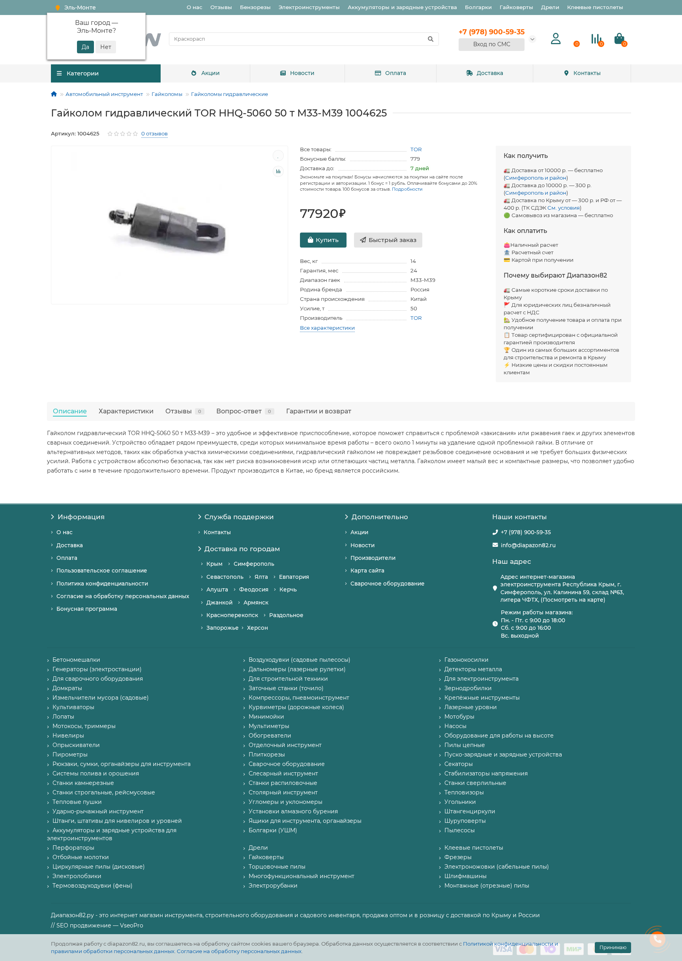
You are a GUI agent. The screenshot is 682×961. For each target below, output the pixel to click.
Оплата (395, 73)
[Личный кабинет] (556, 39)
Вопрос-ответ (243, 411)
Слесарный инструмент (283, 773)
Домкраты (67, 688)
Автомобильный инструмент (104, 94)
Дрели (550, 7)
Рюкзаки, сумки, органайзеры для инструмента (121, 764)
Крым (214, 564)
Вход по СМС (491, 44)
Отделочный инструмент (285, 745)
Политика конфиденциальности (102, 583)
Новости (302, 73)
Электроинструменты (309, 7)
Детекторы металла (473, 669)
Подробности (407, 189)
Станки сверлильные (475, 782)
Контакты (587, 73)
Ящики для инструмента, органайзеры (305, 820)
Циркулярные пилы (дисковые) (98, 866)
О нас (194, 7)
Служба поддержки (239, 517)
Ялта (261, 577)
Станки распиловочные (283, 782)
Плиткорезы (267, 754)
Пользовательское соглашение (101, 570)
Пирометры (70, 754)
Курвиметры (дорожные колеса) (296, 707)
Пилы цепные (464, 745)
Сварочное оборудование (387, 583)
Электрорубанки (273, 885)
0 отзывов (154, 133)
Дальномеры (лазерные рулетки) (297, 669)
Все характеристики (327, 328)
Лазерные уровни (470, 707)
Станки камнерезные (83, 782)
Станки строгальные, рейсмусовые (103, 792)
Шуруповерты (465, 820)
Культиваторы (73, 707)
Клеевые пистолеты (595, 7)
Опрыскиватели (76, 745)
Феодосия (253, 589)
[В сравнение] (278, 171)
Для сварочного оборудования (97, 678)
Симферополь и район (535, 178)
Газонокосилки (466, 659)
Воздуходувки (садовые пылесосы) (299, 659)
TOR (416, 149)
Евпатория (294, 577)
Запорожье (222, 628)
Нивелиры (68, 735)
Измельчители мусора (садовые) (100, 697)
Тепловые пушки (77, 801)
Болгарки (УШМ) (273, 830)
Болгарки (478, 7)
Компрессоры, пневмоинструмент (299, 697)
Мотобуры (459, 716)
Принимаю (613, 947)
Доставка (490, 73)
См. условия (563, 208)
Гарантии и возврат (318, 411)
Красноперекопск (232, 615)
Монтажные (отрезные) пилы (486, 885)
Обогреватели (270, 735)
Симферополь (254, 564)
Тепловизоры (464, 792)
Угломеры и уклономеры (285, 801)
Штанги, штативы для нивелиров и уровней (117, 820)
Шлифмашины (465, 876)
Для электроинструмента (481, 678)
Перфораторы (73, 847)
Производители (372, 558)
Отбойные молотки (80, 857)
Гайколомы (167, 94)
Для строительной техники (288, 678)
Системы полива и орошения (95, 773)
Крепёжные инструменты (482, 697)
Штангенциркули (469, 811)
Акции (210, 73)
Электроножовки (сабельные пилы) (496, 866)
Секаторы (458, 764)
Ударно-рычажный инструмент (98, 811)
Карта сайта (367, 570)
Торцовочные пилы (277, 866)
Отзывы (221, 7)
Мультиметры (269, 726)
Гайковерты (516, 7)
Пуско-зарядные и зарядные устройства (503, 754)
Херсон (257, 628)
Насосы (455, 726)
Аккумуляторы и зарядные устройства (402, 7)
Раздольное (286, 615)
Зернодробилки (468, 688)
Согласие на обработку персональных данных (239, 951)
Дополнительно (380, 517)
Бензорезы (255, 7)
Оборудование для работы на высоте (499, 735)
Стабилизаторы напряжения (486, 773)
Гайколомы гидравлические (229, 94)
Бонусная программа (86, 609)
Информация (81, 517)
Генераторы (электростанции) (97, 669)
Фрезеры (458, 857)
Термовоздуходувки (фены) (92, 885)
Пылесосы (459, 830)
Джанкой (219, 602)
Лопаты (63, 716)
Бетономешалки (76, 659)
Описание (70, 411)
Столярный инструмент (283, 792)
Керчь (288, 589)
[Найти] (430, 39)
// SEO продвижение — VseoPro (97, 925)
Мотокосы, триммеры (84, 726)
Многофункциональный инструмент (301, 876)
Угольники (460, 801)
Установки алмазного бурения (293, 811)
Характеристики (126, 411)
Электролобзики (76, 876)
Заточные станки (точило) (286, 688)
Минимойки (266, 716)
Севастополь (225, 577)
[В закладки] (278, 155)
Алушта (217, 589)
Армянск (256, 602)
